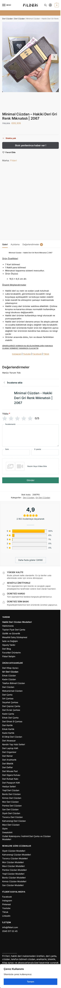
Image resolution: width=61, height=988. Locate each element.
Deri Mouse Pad (10, 771)
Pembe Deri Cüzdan (12, 805)
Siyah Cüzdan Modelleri (13, 851)
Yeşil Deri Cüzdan (10, 790)
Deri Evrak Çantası (11, 710)
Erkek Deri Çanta (10, 717)
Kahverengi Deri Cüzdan (14, 821)
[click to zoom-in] (30, 57)
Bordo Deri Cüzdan (11, 794)
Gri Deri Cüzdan (43, 497)
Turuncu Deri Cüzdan (12, 817)
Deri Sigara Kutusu (11, 775)
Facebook (37, 354)
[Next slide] (54, 57)
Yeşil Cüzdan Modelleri (13, 873)
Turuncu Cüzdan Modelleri (15, 858)
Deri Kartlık (7, 725)
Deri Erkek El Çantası (12, 721)
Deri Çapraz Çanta (11, 706)
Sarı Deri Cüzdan (10, 809)
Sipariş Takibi (8, 645)
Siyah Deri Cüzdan (11, 813)
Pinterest (6, 904)
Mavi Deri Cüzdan (11, 824)
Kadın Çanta (8, 714)
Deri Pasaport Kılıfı (11, 782)
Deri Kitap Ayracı (10, 668)
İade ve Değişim (10, 641)
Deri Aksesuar (9, 740)
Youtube (27, 354)
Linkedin (6, 916)
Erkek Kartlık (8, 729)
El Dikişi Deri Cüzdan (12, 736)
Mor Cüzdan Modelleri (13, 862)
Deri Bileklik (7, 763)
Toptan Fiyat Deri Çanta (13, 629)
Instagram (16, 354)
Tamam (30, 981)
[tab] (5, 244)
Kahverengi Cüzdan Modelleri (16, 854)
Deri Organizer (9, 752)
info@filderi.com (10, 927)
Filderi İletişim (8, 656)
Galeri (5, 244)
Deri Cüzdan (7, 19)
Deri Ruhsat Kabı (10, 779)
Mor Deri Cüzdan (10, 802)
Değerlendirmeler (32, 244)
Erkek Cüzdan (9, 675)
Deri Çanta (7, 694)
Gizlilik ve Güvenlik (11, 633)
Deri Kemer (7, 756)
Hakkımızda (8, 626)
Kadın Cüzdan (9, 679)
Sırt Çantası (7, 698)
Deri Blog (6, 648)
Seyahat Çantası (10, 702)
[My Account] (50, 5)
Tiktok (46, 354)
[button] (56, 5)
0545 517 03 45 (9, 931)
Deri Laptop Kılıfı (10, 748)
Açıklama (15, 244)
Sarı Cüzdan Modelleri (13, 885)
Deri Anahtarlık (9, 759)
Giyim (5, 828)
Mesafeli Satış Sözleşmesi (14, 637)
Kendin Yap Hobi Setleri (13, 744)
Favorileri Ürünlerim (11, 652)
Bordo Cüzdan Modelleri (14, 877)
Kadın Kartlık (8, 733)
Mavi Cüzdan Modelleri (13, 866)
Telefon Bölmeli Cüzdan (13, 683)
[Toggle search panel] (45, 5)
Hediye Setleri (9, 786)
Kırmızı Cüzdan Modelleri (14, 881)
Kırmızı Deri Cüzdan (11, 798)
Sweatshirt (7, 832)
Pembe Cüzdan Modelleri (14, 870)
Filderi (13, 160)
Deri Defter (7, 767)
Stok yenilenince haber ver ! (30, 145)
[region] (30, 976)
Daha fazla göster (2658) (30, 560)
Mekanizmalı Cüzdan (12, 691)
